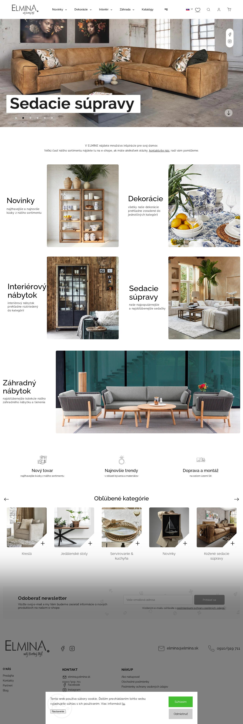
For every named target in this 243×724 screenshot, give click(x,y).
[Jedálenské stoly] (74, 527)
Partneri (8, 685)
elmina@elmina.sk (182, 648)
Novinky (169, 554)
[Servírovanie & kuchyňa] (122, 527)
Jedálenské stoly (74, 554)
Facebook (230, 34)
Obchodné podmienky (135, 681)
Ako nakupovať (131, 676)
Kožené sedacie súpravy (216, 556)
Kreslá (27, 554)
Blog (6, 690)
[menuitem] (59, 9)
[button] (8, 73)
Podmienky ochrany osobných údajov (145, 686)
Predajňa (8, 675)
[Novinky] (169, 527)
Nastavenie (58, 711)
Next (237, 499)
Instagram (230, 41)
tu (123, 703)
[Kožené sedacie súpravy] (217, 527)
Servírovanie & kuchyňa (121, 556)
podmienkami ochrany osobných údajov (201, 608)
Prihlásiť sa (209, 599)
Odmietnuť (181, 714)
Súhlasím (181, 702)
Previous (7, 499)
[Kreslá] (27, 527)
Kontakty (8, 680)
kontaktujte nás (159, 150)
